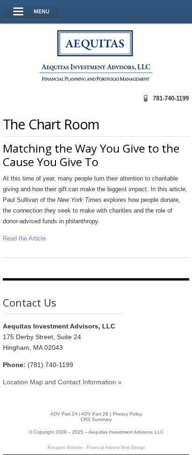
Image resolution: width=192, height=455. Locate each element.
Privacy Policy (127, 413)
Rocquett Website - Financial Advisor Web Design (96, 447)
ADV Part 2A (63, 413)
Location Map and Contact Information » (62, 382)
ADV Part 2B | (97, 413)
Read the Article (24, 238)
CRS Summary (96, 419)
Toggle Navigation (31, 11)
